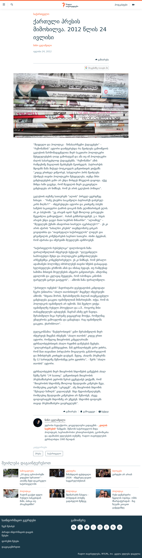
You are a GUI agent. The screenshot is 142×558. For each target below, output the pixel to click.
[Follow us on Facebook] (73, 527)
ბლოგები (117, 471)
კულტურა (71, 471)
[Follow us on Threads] (106, 527)
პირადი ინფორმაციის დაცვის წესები (17, 533)
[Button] (102, 60)
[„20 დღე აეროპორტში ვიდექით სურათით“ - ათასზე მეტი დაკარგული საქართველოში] (10, 473)
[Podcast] (119, 527)
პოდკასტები (121, 5)
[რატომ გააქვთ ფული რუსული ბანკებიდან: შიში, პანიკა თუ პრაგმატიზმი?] (10, 493)
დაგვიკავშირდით (11, 547)
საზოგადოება (27, 471)
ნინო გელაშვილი (42, 45)
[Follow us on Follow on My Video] (93, 527)
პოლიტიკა (25, 491)
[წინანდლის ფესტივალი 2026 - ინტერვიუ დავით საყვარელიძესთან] (57, 473)
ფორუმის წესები (10, 541)
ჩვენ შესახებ (8, 526)
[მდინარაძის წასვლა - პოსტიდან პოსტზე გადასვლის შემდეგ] (57, 493)
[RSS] (113, 527)
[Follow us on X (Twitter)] (80, 527)
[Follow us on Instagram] (100, 527)
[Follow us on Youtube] (86, 527)
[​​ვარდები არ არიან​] (103, 473)
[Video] (133, 5)
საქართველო (41, 14)
